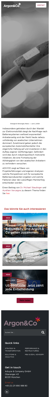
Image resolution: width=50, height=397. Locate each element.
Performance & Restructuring (32, 350)
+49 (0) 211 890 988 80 (16, 386)
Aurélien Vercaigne (11, 191)
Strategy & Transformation (12, 350)
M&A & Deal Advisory (34, 354)
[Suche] (43, 332)
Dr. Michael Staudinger (31, 188)
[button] (25, 300)
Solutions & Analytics (10, 356)
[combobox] (22, 332)
